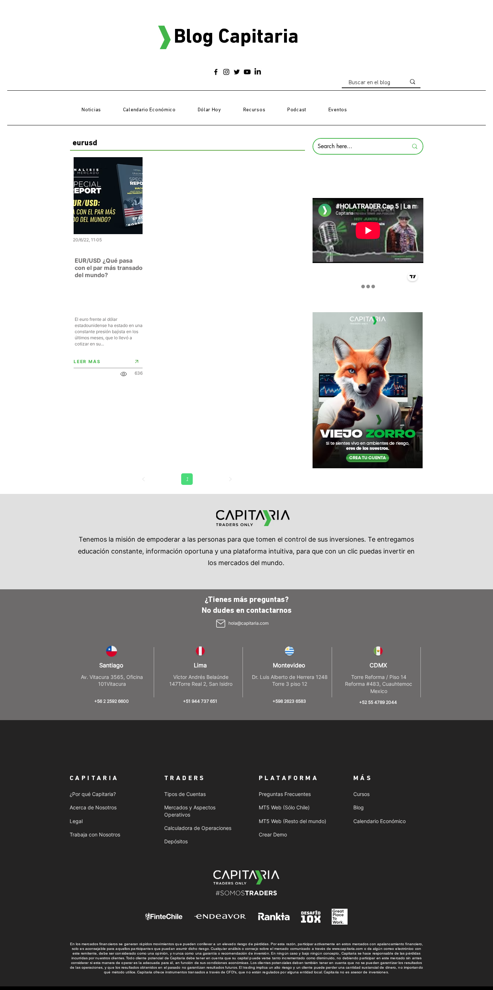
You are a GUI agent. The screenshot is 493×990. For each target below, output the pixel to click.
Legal (76, 821)
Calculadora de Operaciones (197, 828)
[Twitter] (237, 72)
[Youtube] (247, 72)
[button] (254, 110)
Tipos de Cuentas (185, 794)
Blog (358, 807)
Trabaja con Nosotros (95, 834)
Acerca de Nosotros (93, 807)
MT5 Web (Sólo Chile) (284, 807)
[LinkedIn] (258, 72)
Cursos (361, 794)
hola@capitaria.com (248, 623)
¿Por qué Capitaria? (93, 794)
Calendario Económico (379, 821)
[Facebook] (216, 72)
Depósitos (176, 841)
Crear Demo (273, 834)
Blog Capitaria (236, 37)
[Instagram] (226, 72)
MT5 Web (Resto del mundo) (292, 821)
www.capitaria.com (347, 948)
